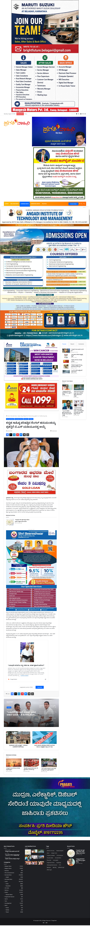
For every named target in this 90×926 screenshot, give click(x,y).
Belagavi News (8, 866)
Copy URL (39, 687)
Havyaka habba (50, 857)
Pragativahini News (50, 862)
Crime (7, 883)
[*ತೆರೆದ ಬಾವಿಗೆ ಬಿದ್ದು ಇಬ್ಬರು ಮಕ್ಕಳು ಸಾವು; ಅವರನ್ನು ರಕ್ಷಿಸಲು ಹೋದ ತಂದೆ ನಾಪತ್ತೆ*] (79, 387)
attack (48, 853)
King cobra (49, 860)
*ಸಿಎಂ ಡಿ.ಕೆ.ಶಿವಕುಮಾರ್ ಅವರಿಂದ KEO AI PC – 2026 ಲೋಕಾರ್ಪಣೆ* (21, 713)
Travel (7, 912)
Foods (7, 907)
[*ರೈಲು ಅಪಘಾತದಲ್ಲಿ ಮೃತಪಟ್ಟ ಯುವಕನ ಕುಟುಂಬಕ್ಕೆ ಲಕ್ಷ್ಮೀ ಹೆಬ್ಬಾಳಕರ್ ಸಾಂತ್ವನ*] (41, 863)
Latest (7, 203)
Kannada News (25, 203)
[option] (31, 713)
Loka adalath (55, 860)
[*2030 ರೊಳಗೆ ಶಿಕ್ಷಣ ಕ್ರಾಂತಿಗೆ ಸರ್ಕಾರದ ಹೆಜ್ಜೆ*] (34, 863)
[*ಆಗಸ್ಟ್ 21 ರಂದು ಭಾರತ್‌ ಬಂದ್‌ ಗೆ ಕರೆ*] (66, 351)
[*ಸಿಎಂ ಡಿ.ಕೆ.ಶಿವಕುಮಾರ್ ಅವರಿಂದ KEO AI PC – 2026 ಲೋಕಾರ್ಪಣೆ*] (28, 863)
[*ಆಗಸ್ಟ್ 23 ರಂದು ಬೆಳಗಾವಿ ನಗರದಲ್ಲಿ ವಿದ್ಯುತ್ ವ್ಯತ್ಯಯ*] (14, 762)
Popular (64, 344)
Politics (44, 203)
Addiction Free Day (50, 850)
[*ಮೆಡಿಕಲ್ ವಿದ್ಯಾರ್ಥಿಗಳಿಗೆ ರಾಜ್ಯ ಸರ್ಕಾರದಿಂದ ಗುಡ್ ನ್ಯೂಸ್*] (66, 366)
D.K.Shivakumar (60, 855)
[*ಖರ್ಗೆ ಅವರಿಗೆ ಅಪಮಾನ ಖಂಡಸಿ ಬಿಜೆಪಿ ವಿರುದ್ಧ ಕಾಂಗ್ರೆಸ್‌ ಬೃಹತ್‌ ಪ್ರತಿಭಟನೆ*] (49, 762)
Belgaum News (15, 203)
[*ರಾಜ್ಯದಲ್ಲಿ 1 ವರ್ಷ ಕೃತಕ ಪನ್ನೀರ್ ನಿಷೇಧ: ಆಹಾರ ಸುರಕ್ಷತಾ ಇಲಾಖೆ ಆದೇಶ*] (10, 522)
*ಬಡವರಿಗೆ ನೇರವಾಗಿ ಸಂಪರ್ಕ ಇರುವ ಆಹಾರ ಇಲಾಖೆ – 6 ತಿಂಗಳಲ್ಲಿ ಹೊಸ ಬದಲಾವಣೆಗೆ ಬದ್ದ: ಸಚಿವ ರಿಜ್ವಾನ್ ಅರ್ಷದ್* (79, 410)
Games (7, 909)
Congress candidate (51, 855)
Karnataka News (35, 203)
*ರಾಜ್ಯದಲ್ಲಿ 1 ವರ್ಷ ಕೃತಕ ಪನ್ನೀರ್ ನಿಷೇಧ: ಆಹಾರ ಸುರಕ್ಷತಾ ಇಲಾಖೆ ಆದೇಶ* (80, 851)
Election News (9, 894)
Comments (81, 344)
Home (8, 415)
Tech (6, 901)
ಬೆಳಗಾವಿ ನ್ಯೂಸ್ (49, 869)
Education (8, 885)
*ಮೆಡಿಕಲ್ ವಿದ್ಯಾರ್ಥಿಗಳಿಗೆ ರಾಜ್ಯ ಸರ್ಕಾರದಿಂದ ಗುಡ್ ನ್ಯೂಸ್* (76, 365)
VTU (60, 864)
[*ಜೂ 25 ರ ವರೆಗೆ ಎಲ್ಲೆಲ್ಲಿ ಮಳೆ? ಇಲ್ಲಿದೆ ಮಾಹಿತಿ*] (66, 372)
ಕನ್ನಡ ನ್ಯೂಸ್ (49, 867)
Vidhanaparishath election (52, 864)
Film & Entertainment (9, 872)
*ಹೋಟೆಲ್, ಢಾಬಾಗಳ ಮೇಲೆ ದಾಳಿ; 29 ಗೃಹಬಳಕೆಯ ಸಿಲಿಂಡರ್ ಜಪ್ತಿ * (31, 768)
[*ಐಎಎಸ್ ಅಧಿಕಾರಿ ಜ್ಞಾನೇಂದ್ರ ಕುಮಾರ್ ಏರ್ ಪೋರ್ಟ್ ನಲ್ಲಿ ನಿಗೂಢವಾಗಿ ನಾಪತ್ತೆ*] (67, 404)
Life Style (7, 888)
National (26, 419)
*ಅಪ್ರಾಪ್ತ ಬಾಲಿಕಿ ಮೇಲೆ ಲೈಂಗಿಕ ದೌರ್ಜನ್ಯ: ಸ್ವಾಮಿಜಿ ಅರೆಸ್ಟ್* (66, 393)
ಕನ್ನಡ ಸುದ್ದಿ (54, 867)
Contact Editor (73, 203)
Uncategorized (8, 903)
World (6, 905)
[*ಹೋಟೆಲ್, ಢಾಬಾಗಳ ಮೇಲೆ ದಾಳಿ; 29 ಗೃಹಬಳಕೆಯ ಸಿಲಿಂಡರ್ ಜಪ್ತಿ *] (31, 762)
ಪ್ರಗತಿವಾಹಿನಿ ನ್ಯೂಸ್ (61, 867)
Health (7, 877)
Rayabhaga (58, 862)
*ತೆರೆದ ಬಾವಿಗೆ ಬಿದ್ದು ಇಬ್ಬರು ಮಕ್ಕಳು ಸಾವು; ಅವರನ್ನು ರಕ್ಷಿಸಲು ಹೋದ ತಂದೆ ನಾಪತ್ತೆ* (79, 394)
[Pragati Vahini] (17, 122)
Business (7, 870)
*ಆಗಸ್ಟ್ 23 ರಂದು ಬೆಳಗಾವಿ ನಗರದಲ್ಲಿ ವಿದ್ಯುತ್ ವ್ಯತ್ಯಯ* (13, 768)
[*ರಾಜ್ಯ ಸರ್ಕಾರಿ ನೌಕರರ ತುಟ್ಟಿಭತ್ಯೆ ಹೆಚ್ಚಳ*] (66, 356)
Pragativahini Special (9, 896)
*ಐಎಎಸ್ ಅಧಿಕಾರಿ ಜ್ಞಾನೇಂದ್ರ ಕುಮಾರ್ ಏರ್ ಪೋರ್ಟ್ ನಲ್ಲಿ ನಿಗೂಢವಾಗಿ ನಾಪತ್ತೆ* (67, 413)
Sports (6, 898)
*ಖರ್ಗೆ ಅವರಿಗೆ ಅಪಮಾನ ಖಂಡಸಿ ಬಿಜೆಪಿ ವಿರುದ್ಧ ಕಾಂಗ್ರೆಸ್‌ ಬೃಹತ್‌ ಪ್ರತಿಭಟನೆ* (48, 769)
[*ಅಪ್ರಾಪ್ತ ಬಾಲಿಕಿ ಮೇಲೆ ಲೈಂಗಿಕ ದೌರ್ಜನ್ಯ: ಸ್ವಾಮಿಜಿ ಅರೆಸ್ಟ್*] (67, 387)
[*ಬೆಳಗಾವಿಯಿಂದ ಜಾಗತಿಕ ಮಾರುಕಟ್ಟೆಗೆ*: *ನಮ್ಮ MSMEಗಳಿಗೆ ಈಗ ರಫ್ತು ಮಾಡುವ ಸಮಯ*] (41, 856)
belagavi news (54, 853)
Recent (72, 344)
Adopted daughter (59, 850)
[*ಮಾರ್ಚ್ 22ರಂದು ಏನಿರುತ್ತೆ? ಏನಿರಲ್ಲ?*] (66, 361)
